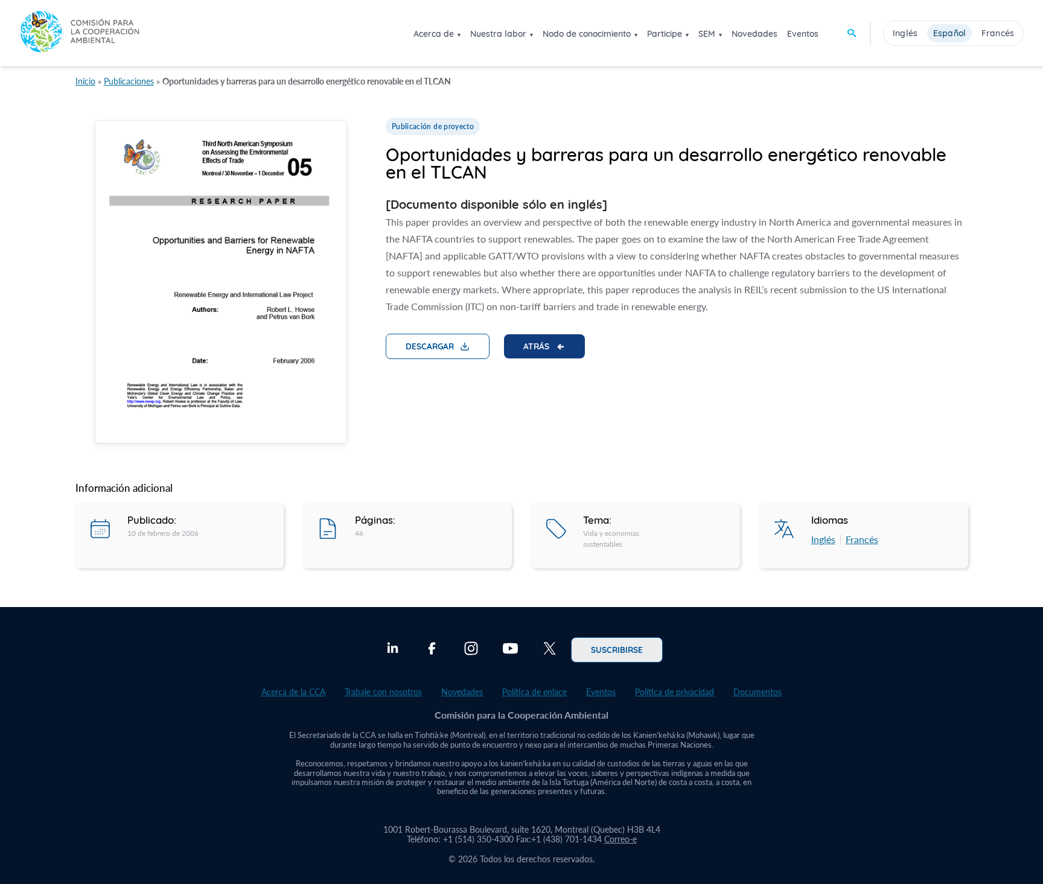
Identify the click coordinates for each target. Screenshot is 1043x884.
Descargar (430, 346)
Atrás (536, 346)
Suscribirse (617, 649)
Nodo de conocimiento (587, 33)
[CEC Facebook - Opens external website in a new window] (431, 650)
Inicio (85, 81)
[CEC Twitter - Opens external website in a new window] (549, 650)
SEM (706, 33)
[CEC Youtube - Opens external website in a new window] (510, 650)
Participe (664, 33)
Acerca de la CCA (293, 692)
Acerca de (433, 33)
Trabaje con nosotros (383, 692)
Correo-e (620, 839)
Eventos (802, 33)
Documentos (757, 692)
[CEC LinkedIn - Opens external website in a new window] (392, 650)
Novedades (754, 33)
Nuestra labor (498, 33)
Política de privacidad (674, 692)
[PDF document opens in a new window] (220, 284)
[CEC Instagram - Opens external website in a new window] (471, 650)
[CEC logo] (79, 33)
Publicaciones (129, 81)
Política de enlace (534, 692)
